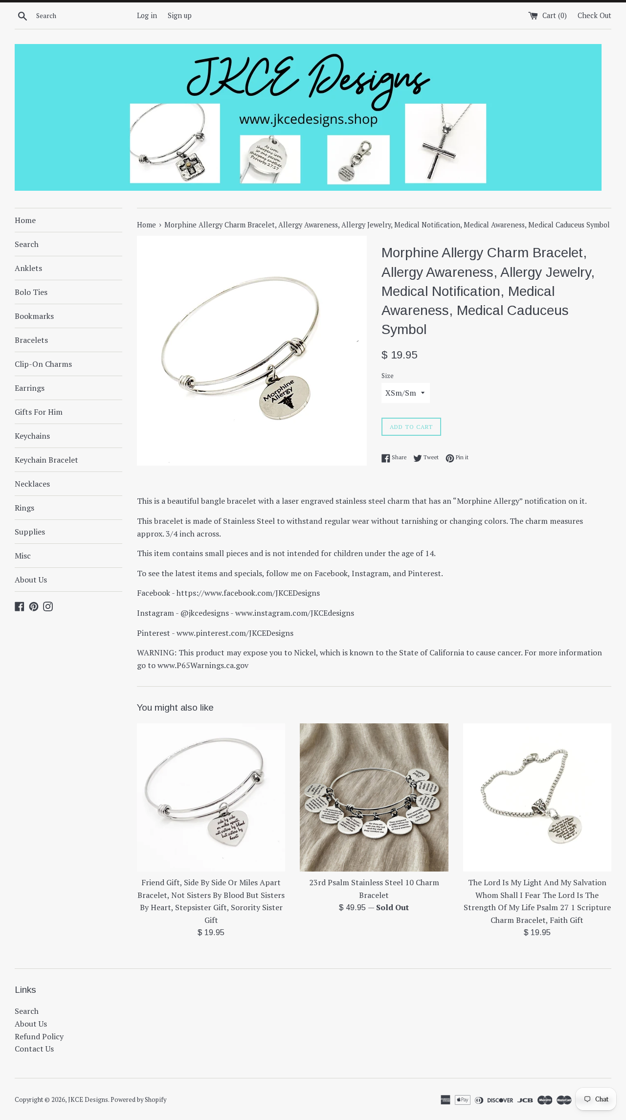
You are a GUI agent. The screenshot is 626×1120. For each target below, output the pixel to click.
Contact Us (34, 1048)
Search (27, 244)
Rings (24, 507)
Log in (147, 15)
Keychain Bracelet (46, 459)
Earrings (30, 387)
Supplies (30, 531)
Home (25, 220)
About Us (31, 579)
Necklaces (32, 483)
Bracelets (31, 340)
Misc (23, 555)
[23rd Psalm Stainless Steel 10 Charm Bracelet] (374, 797)
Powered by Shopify (138, 1100)
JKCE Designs (88, 1100)
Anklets (28, 268)
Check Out (594, 15)
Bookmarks (34, 316)
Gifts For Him (39, 411)
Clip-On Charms (43, 363)
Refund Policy (39, 1036)
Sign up (180, 15)
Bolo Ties (31, 292)
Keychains (32, 435)
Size (387, 376)
